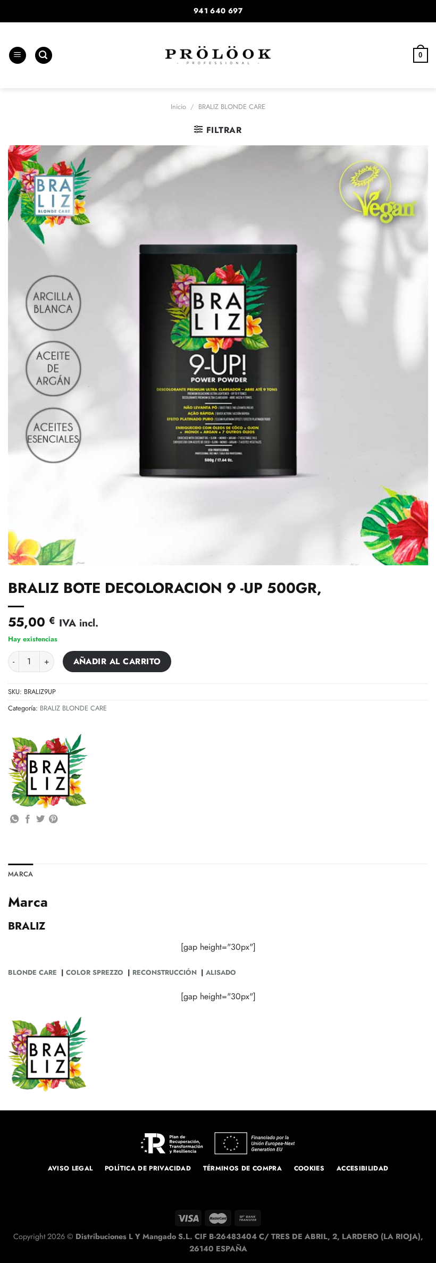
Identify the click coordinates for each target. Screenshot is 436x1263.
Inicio (178, 107)
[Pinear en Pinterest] (53, 819)
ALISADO (221, 972)
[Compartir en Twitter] (40, 819)
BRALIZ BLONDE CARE (231, 107)
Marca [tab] (20, 874)
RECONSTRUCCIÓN (163, 972)
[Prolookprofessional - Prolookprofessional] (218, 55)
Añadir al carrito (117, 661)
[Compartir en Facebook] (27, 819)
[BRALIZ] (48, 772)
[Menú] (17, 55)
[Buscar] (43, 55)
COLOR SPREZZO (94, 972)
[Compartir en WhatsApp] (14, 819)
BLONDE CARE (32, 972)
